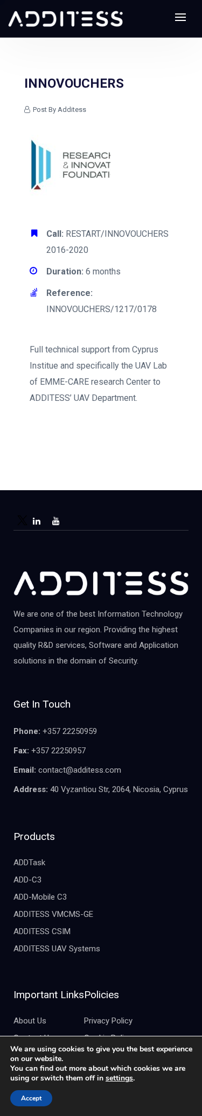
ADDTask (29, 862)
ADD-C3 (27, 880)
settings (119, 1078)
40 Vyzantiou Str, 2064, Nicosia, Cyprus (119, 789)
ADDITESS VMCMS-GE (53, 914)
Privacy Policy (108, 1021)
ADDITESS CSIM (42, 931)
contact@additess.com (79, 770)
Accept (31, 1098)
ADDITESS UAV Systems (56, 948)
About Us (29, 1021)
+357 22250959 (70, 731)
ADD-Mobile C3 (40, 897)
